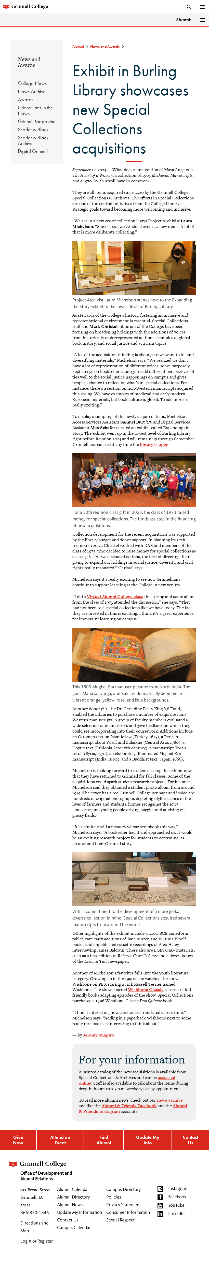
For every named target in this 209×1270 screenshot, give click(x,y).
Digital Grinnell (33, 151)
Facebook (177, 1197)
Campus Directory (123, 1189)
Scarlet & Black (33, 129)
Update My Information (79, 1212)
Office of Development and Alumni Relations (46, 1176)
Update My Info (148, 1140)
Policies (113, 1197)
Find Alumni (104, 1140)
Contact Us (190, 1140)
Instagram (177, 1188)
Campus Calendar (74, 1227)
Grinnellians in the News (35, 110)
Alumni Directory (73, 1197)
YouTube (176, 1205)
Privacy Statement (123, 1205)
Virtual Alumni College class (115, 596)
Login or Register (36, 1241)
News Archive (32, 91)
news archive (170, 1100)
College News (32, 83)
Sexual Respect (120, 1220)
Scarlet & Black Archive (33, 140)
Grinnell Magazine (37, 121)
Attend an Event (60, 1140)
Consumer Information (128, 1212)
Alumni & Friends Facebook (129, 1106)
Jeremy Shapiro (98, 1035)
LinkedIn (176, 1213)
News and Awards (29, 61)
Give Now (18, 1140)
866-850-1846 (34, 1212)
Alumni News (70, 1205)
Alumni (78, 46)
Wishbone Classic (145, 989)
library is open (154, 444)
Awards (25, 99)
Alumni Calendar (73, 1189)
